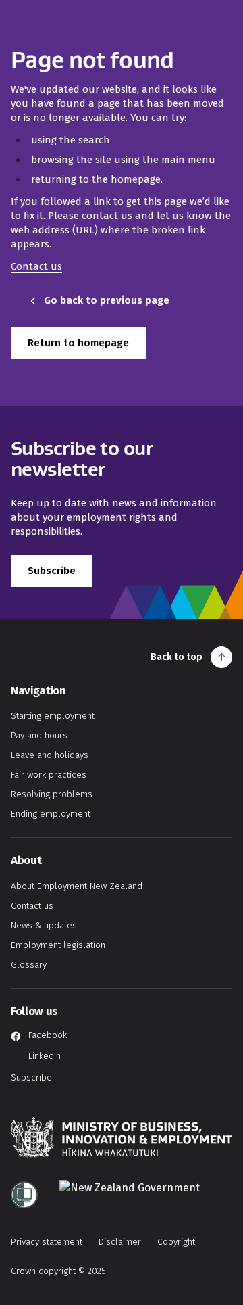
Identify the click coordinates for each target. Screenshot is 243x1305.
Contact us (36, 266)
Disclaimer (120, 1242)
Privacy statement (46, 1242)
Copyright (176, 1242)
